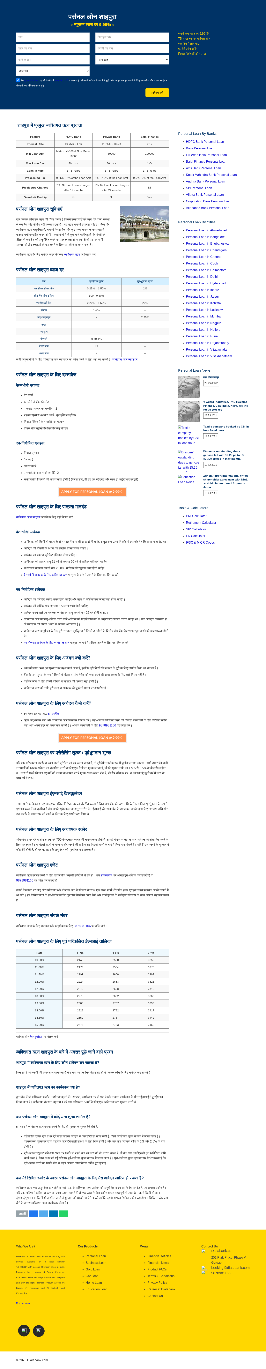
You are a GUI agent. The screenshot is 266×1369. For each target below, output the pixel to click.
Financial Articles (159, 1256)
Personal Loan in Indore (202, 290)
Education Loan (96, 1289)
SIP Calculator (196, 529)
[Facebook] (24, 1330)
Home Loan (94, 1282)
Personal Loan (96, 1256)
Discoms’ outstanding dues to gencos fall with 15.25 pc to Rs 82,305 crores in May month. (223, 455)
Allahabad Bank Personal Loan (207, 208)
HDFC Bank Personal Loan (205, 141)
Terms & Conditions (160, 1276)
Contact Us (155, 1296)
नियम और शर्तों (61, 80)
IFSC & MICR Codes (200, 542)
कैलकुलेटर (36, 1036)
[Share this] (33, 1213)
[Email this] (22, 1213)
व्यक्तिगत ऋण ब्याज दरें (124, 359)
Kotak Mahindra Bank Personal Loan (211, 174)
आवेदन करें (157, 92)
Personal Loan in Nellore (203, 329)
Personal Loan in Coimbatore (206, 270)
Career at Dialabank (161, 1289)
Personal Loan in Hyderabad (206, 283)
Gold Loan (93, 1269)
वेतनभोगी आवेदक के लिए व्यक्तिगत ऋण (45, 575)
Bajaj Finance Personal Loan (206, 161)
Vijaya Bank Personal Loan (205, 194)
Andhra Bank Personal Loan (205, 181)
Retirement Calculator (201, 522)
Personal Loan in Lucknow (204, 309)
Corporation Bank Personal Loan (208, 201)
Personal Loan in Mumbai (203, 316)
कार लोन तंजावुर (211, 377)
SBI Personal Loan (199, 188)
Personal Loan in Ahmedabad (206, 230)
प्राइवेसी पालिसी (31, 80)
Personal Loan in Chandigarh (206, 250)
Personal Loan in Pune (202, 336)
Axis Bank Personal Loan (203, 168)
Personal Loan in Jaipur (202, 296)
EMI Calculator (196, 516)
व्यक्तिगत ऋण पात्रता (28, 517)
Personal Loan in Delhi (202, 276)
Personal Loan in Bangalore (205, 237)
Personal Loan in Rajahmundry (207, 343)
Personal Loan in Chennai (204, 256)
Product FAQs (157, 1269)
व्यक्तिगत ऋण (72, 254)
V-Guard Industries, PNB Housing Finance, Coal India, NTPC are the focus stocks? (225, 405)
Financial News (158, 1262)
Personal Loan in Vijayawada (206, 349)
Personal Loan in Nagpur (203, 323)
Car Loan (92, 1276)
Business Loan (96, 1262)
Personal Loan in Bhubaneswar (208, 243)
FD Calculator (195, 536)
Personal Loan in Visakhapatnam (209, 356)
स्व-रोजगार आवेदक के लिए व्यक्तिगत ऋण (47, 642)
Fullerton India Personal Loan (206, 155)
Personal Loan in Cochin (203, 263)
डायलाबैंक (53, 713)
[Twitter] (39, 1331)
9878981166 (107, 725)
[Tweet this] (43, 1213)
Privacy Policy (157, 1282)
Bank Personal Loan (200, 148)
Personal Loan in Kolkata (203, 303)
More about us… (24, 1303)
